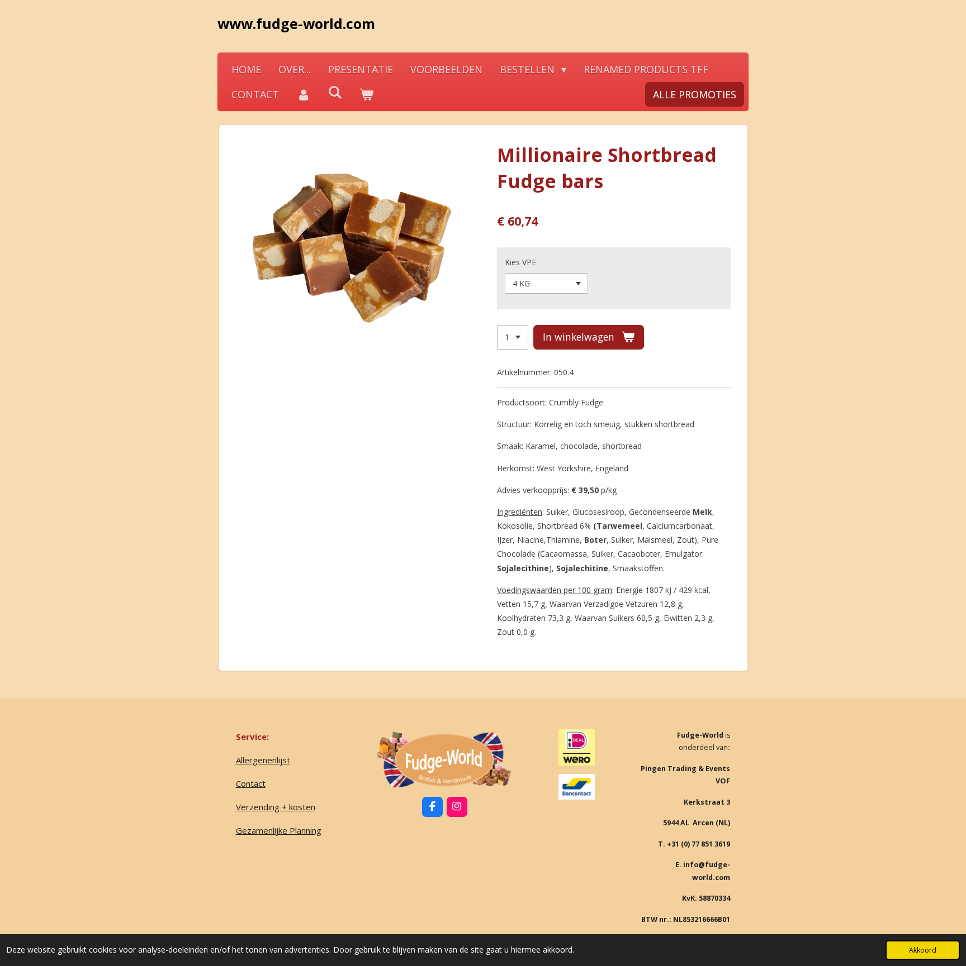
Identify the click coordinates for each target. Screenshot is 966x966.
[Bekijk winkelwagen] (366, 94)
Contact (251, 783)
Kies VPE (520, 262)
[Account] (303, 94)
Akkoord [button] (922, 950)
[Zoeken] (334, 92)
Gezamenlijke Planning (278, 830)
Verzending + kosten (275, 806)
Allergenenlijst (263, 760)
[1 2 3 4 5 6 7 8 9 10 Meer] (512, 337)
